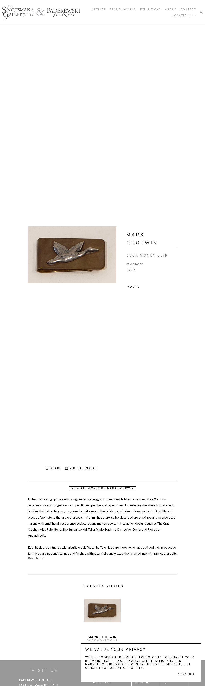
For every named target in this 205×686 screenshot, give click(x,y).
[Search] (201, 12)
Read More (35, 558)
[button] (184, 15)
